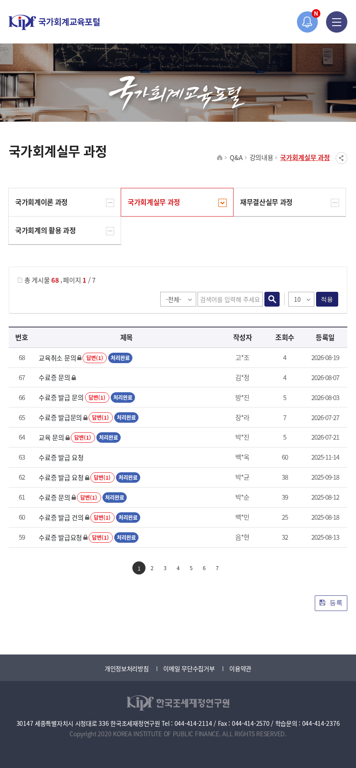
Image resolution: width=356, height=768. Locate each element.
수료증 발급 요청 (61, 457)
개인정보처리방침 (127, 668)
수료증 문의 (54, 377)
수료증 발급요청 (60, 537)
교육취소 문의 (57, 357)
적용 (327, 299)
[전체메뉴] (336, 22)
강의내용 (262, 157)
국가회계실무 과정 (305, 157)
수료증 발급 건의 (61, 517)
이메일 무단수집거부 (188, 668)
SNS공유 (341, 158)
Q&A (236, 157)
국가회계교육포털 (54, 22)
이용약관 (240, 668)
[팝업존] (307, 22)
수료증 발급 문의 (61, 397)
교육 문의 (51, 437)
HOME (220, 158)
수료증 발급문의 (60, 417)
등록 (335, 602)
